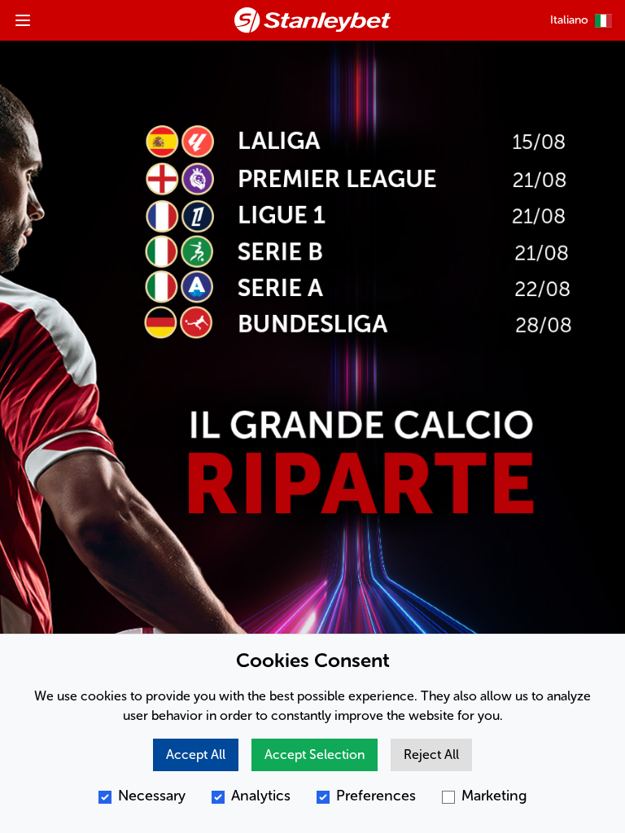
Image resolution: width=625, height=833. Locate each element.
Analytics (261, 796)
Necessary (152, 796)
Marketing (494, 796)
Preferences (376, 796)
